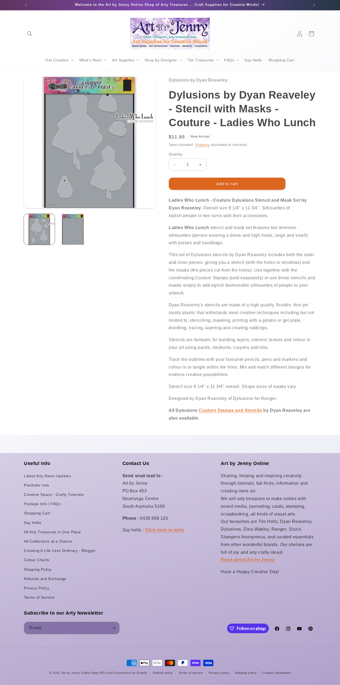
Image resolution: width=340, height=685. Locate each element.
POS (103, 672)
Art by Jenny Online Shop (80, 672)
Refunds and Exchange (45, 579)
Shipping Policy (38, 569)
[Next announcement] (314, 5)
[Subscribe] (113, 628)
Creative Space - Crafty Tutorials (54, 494)
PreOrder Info (36, 485)
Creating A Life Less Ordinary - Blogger (60, 550)
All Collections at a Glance (48, 541)
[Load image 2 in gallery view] (72, 229)
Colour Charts (36, 560)
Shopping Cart (37, 513)
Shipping (202, 145)
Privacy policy (219, 672)
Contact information (276, 672)
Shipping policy (246, 672)
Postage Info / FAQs (42, 504)
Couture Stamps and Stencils (230, 410)
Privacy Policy (36, 588)
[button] (30, 34)
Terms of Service (39, 597)
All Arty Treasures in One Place (52, 532)
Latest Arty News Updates (47, 476)
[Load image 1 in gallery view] (39, 229)
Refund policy (163, 672)
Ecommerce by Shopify (130, 672)
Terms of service (190, 672)
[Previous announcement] (26, 5)
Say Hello (32, 523)
